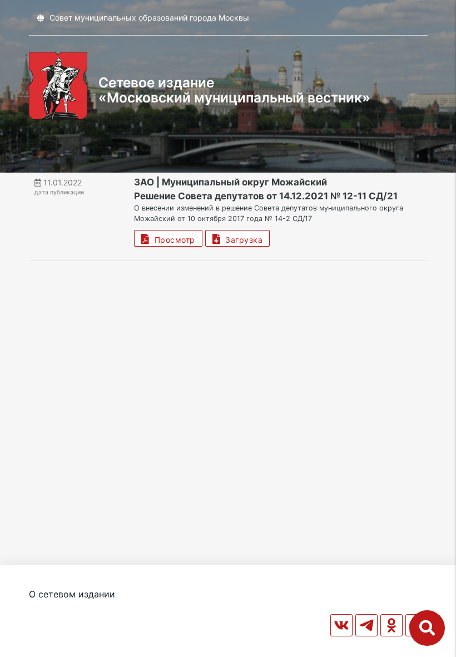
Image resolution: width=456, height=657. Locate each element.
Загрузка (241, 239)
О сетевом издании (72, 594)
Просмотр (172, 239)
